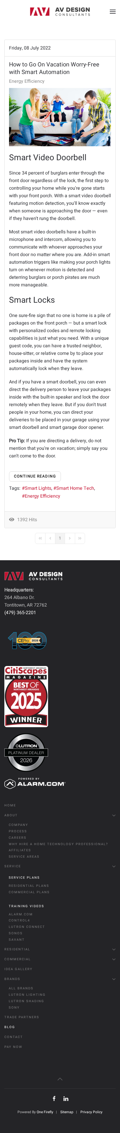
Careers (18, 837)
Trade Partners (21, 1017)
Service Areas (24, 856)
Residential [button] (17, 949)
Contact (13, 1037)
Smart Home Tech (75, 488)
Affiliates (20, 850)
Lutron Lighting (27, 994)
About (11, 815)
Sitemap (66, 1112)
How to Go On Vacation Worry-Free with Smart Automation (54, 68)
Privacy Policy (91, 1112)
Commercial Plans (29, 892)
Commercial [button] (17, 959)
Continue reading (35, 476)
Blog (9, 1027)
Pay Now (13, 1046)
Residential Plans (29, 885)
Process (18, 831)
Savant (17, 939)
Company (18, 824)
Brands (12, 979)
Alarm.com (21, 914)
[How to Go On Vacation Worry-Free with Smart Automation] (60, 117)
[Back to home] (60, 11)
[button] (113, 11)
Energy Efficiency (27, 81)
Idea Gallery (18, 969)
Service (12, 866)
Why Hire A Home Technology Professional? (58, 844)
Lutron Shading (26, 1001)
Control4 (19, 920)
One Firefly (45, 1112)
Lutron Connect (27, 926)
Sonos (16, 933)
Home (10, 805)
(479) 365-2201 (20, 612)
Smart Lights (38, 488)
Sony (14, 1007)
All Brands (21, 988)
